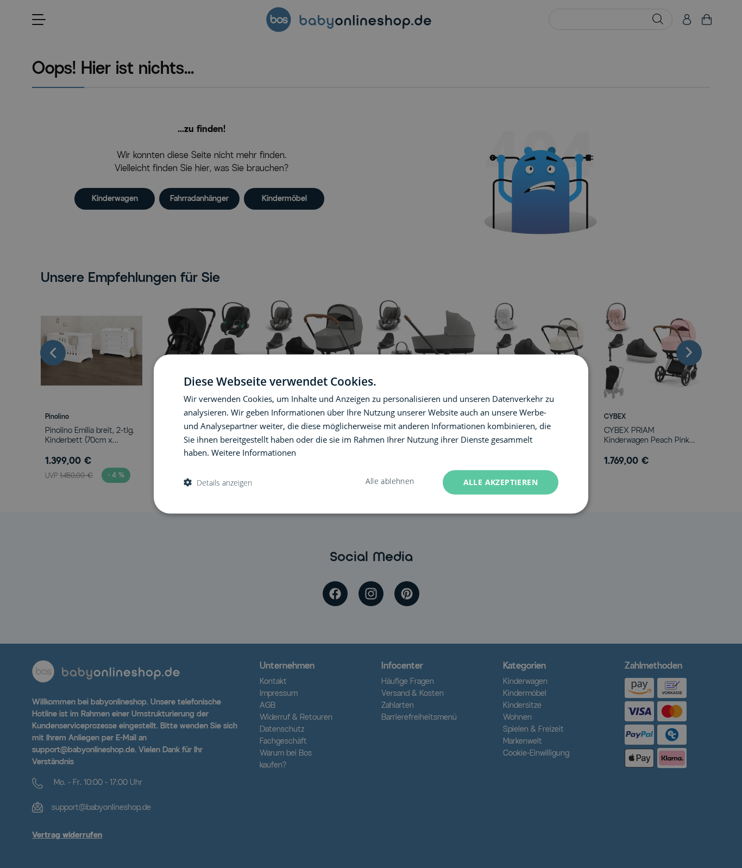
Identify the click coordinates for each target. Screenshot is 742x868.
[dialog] (371, 434)
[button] (218, 482)
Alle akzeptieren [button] (500, 482)
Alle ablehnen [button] (390, 481)
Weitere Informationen (253, 452)
